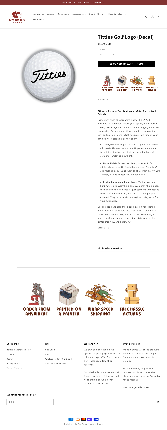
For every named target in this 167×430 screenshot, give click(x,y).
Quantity (101, 49)
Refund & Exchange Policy (19, 350)
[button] (79, 14)
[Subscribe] (50, 402)
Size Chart (50, 350)
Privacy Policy (13, 363)
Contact (10, 354)
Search (10, 359)
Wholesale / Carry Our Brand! (58, 359)
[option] (49, 76)
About (48, 354)
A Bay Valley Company (55, 363)
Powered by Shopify (95, 424)
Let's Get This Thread (79, 424)
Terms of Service (14, 368)
